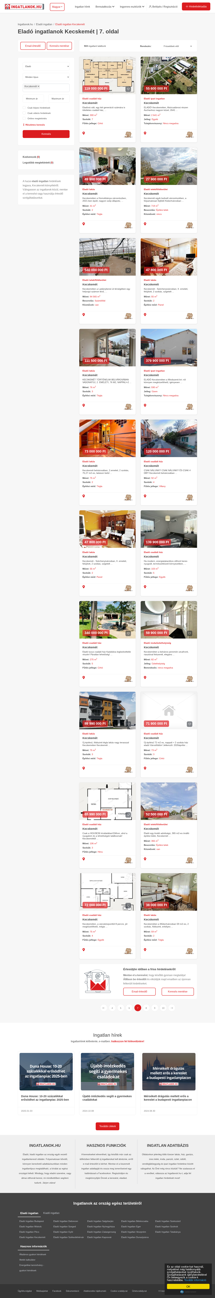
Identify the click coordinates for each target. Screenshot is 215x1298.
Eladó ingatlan (44, 24)
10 (163, 1008)
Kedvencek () (31, 157)
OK (188, 1286)
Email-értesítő (33, 46)
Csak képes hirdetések (39, 107)
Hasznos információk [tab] (33, 1246)
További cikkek (107, 1126)
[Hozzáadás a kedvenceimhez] (128, 89)
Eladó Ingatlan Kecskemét (32, 1237)
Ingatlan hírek (107, 1035)
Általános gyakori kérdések (32, 1254)
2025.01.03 (26, 1111)
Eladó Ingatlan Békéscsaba (134, 1221)
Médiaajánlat (42, 1291)
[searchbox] (47, 88)
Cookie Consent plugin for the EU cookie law (188, 1292)
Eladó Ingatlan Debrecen (65, 1221)
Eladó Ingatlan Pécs (29, 1232)
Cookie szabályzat (119, 1291)
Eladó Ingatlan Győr (63, 1232)
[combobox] (46, 88)
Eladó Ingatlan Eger (131, 1226)
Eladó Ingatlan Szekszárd (168, 1221)
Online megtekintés (37, 118)
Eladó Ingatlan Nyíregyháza (101, 1226)
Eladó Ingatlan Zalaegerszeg (101, 1232)
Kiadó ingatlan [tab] (51, 1213)
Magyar (56, 7)
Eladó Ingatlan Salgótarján (100, 1221)
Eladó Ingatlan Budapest (31, 1221)
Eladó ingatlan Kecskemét (70, 24)
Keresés (46, 134)
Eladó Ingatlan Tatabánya (168, 1232)
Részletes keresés (35, 124)
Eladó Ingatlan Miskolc (30, 1226)
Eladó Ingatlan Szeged (64, 1226)
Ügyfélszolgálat (25, 1291)
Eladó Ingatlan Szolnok (166, 1226)
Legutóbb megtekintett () (38, 162)
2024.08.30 (149, 1111)
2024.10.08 (88, 1111)
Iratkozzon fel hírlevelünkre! (127, 1041)
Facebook (56, 1291)
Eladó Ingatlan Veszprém (133, 1232)
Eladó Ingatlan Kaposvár (99, 1237)
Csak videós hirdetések (39, 113)
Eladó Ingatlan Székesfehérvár (68, 1237)
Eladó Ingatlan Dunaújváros (135, 1237)
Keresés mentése (59, 46)
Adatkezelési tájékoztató (95, 1291)
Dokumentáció (72, 1291)
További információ (195, 1280)
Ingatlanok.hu (25, 24)
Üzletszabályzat (139, 1291)
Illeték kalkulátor (27, 1259)
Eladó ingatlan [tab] (29, 1213)
